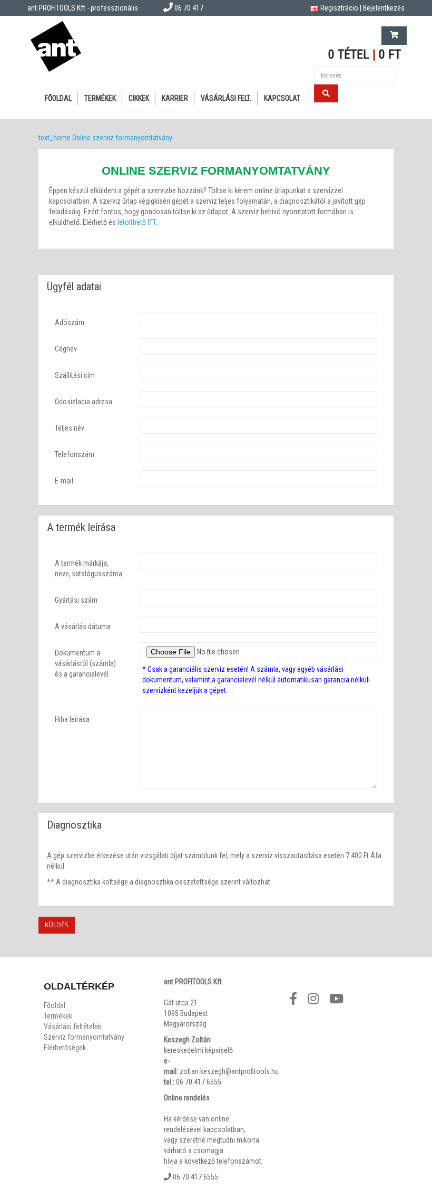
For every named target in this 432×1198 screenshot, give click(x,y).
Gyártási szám (76, 600)
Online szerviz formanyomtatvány (122, 138)
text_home (54, 138)
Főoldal (58, 98)
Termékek (100, 98)
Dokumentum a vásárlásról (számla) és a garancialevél (85, 663)
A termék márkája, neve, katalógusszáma (88, 568)
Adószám (69, 322)
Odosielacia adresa (83, 401)
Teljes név (69, 428)
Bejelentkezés (384, 8)
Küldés (56, 924)
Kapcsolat (282, 98)
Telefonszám (74, 454)
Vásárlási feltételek (72, 1026)
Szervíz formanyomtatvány (84, 1037)
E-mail (64, 481)
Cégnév (66, 349)
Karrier (175, 98)
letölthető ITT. (137, 222)
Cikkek (139, 98)
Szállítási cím (75, 375)
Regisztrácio (339, 8)
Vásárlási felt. (226, 98)
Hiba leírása (72, 719)
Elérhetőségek (65, 1047)
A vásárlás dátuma (83, 626)
